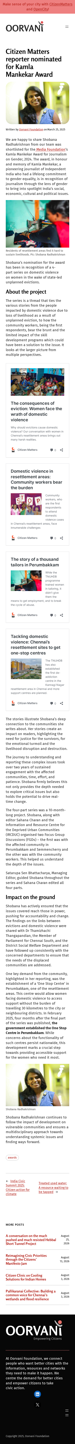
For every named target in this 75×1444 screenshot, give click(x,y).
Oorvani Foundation (31, 129)
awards (12, 1157)
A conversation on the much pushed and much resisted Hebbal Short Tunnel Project (31, 1240)
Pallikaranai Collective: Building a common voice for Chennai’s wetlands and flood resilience (31, 1295)
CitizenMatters (60, 4)
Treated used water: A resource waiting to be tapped (53, 1187)
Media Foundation (50, 149)
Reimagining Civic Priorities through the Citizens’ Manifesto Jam (26, 1259)
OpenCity (40, 9)
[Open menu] (67, 26)
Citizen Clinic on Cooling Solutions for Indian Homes (26, 1277)
